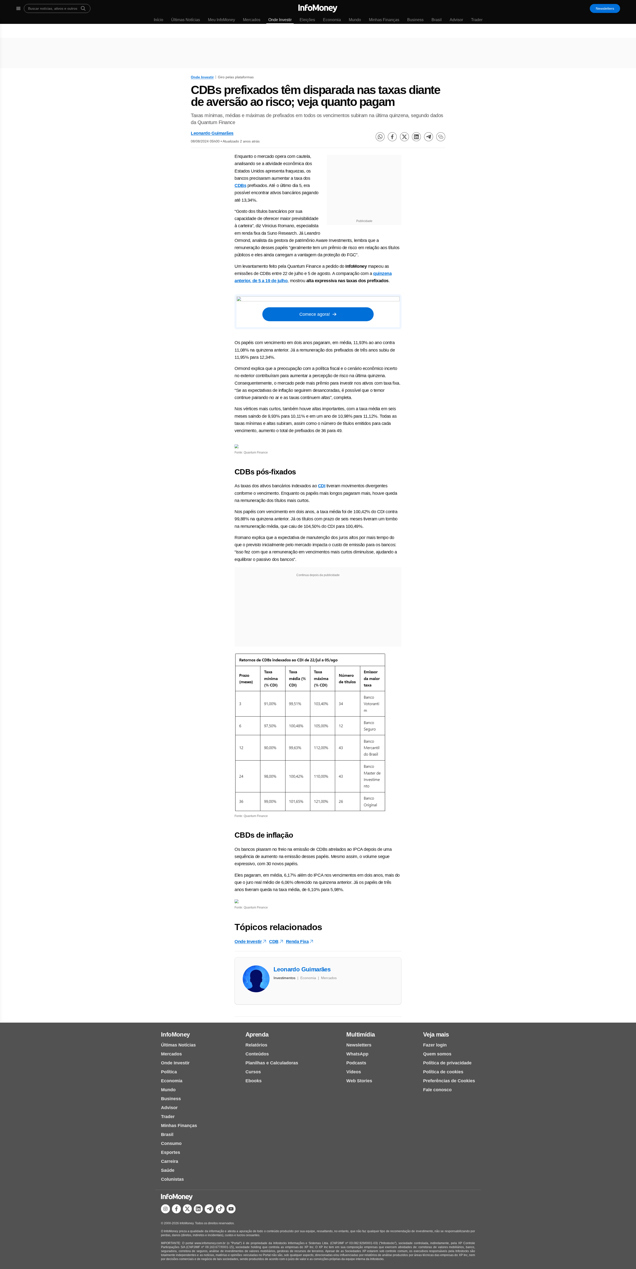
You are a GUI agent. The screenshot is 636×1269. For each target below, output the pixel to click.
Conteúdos (257, 1053)
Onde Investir (280, 20)
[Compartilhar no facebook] (392, 136)
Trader (476, 20)
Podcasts (356, 1062)
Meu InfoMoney (221, 20)
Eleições (307, 20)
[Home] (317, 8)
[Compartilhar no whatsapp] (380, 136)
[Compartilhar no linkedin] (416, 136)
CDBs (240, 185)
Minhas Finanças (384, 20)
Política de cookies (443, 1071)
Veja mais (436, 1034)
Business (415, 20)
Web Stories (359, 1080)
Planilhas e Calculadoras (271, 1062)
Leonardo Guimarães (212, 133)
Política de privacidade (447, 1062)
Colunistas (172, 1179)
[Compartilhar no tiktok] (220, 1208)
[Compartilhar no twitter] (404, 136)
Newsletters (605, 8)
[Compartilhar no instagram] (165, 1208)
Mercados (251, 20)
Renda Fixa (297, 941)
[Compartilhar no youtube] (231, 1208)
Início (158, 20)
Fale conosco (437, 1089)
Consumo (171, 1143)
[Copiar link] (440, 136)
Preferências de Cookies (449, 1080)
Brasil (437, 20)
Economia (332, 20)
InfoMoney (175, 1034)
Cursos (253, 1071)
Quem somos (437, 1053)
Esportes (170, 1152)
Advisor (456, 20)
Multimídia (360, 1034)
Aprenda (257, 1034)
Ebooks (253, 1080)
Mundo (355, 20)
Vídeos (353, 1071)
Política (169, 1071)
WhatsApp (357, 1053)
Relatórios (256, 1044)
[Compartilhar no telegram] (428, 136)
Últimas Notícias (185, 20)
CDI (321, 485)
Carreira (169, 1161)
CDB (273, 941)
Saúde (167, 1170)
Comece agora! (314, 314)
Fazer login (435, 1044)
